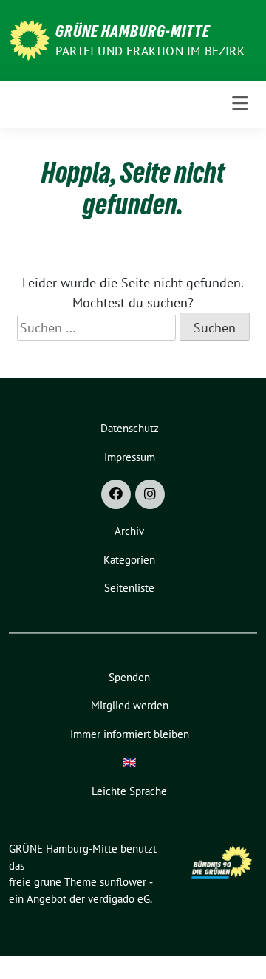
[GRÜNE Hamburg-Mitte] (29, 38)
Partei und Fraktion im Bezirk (150, 51)
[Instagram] (150, 494)
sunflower (123, 882)
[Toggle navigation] (240, 104)
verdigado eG (119, 899)
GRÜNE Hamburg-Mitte (132, 31)
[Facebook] (116, 494)
